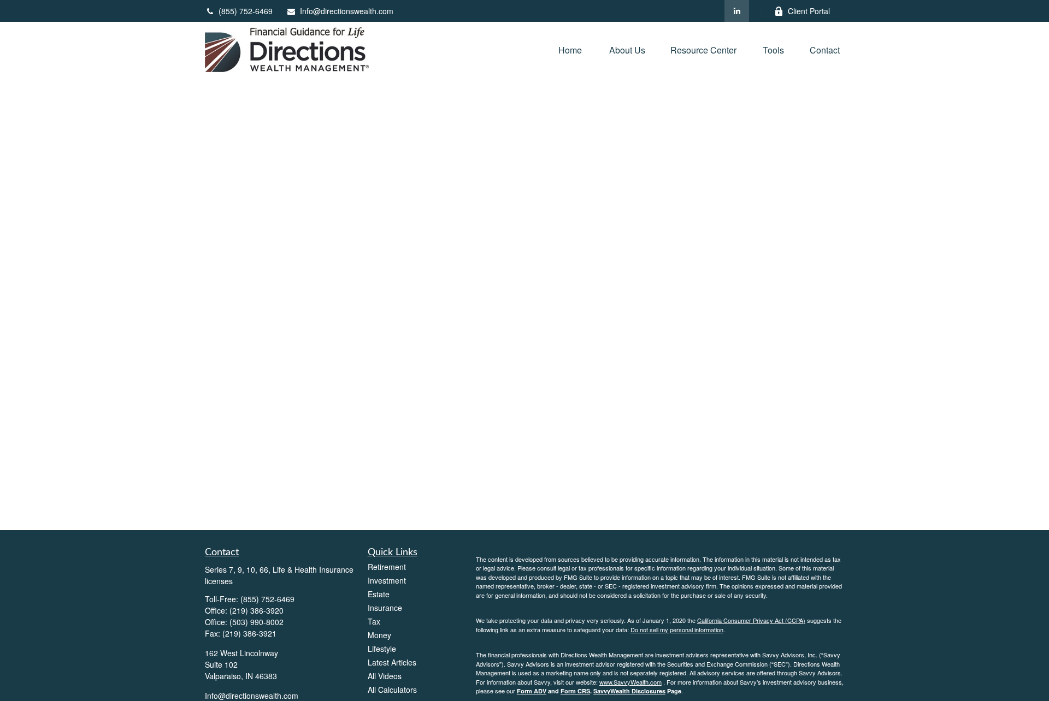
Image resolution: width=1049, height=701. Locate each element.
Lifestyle (382, 648)
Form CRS (575, 691)
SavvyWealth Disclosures (629, 691)
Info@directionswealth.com (346, 10)
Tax (374, 621)
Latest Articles (392, 662)
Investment (387, 580)
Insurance (385, 607)
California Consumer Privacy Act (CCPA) (751, 620)
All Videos (385, 675)
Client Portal (809, 10)
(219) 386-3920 (256, 610)
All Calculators (392, 689)
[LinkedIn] (736, 11)
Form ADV (531, 691)
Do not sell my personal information (676, 629)
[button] (571, 49)
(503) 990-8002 (256, 621)
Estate (379, 594)
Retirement (387, 566)
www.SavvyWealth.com (630, 682)
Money (379, 634)
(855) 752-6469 (246, 10)
